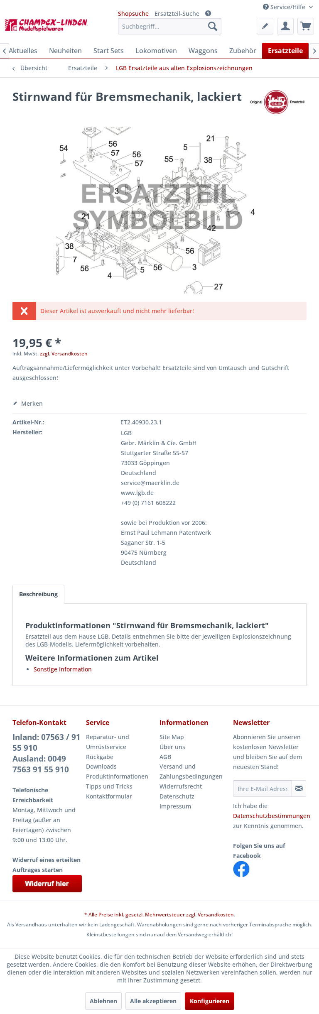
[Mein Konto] (285, 26)
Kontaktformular (109, 796)
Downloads (101, 766)
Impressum (175, 806)
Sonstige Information (63, 669)
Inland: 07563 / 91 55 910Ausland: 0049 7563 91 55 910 (46, 753)
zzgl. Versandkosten (64, 353)
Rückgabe (99, 757)
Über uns (172, 747)
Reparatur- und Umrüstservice (107, 742)
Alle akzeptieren (153, 1001)
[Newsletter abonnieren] (299, 788)
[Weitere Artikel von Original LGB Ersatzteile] (277, 104)
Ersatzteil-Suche (177, 13)
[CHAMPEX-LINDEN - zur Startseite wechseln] (48, 28)
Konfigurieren (209, 1001)
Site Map (172, 737)
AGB (165, 757)
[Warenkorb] (305, 26)
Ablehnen (103, 1001)
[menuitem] (170, 26)
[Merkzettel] (265, 26)
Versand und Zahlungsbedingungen (191, 771)
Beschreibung (38, 594)
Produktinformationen (117, 776)
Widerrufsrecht (181, 786)
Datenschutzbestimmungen (271, 816)
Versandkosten (216, 914)
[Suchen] (212, 26)
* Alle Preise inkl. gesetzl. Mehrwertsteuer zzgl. (141, 914)
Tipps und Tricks (109, 786)
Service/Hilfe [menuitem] (288, 7)
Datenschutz (177, 796)
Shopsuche (133, 13)
